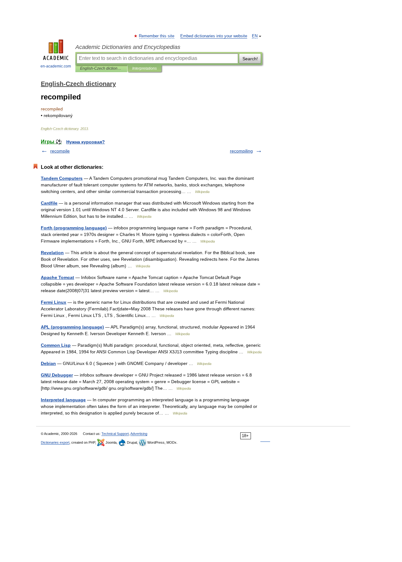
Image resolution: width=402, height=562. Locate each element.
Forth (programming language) (74, 227)
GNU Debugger (57, 374)
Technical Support (115, 434)
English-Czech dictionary (101, 68)
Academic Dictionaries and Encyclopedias (127, 47)
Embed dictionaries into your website (213, 36)
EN (255, 36)
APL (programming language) (72, 326)
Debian (48, 363)
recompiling (241, 150)
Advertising (138, 434)
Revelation (52, 252)
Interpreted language (63, 399)
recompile (60, 150)
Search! (250, 58)
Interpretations (144, 68)
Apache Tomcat (57, 277)
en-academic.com (56, 66)
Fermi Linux (53, 302)
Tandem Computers (62, 178)
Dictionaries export (55, 442)
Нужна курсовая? (85, 141)
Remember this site (156, 36)
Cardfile (49, 203)
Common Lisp (56, 345)
